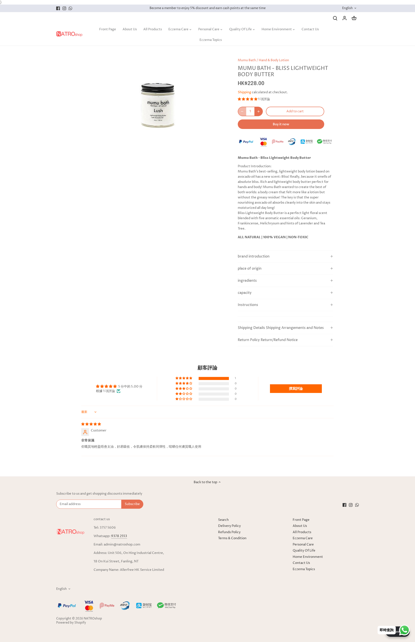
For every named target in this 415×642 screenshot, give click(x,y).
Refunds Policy (229, 532)
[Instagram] (64, 8)
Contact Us (301, 563)
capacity (245, 293)
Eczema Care (303, 538)
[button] (248, 99)
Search (223, 520)
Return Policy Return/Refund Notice (268, 340)
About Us (300, 526)
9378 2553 (119, 536)
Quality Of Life (304, 550)
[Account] (344, 18)
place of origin (250, 268)
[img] (91, 424)
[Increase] (258, 111)
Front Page (301, 520)
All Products (302, 532)
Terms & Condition (232, 538)
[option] (154, 102)
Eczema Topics (304, 569)
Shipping (244, 92)
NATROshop (93, 619)
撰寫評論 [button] (296, 388)
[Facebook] (58, 8)
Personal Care (303, 544)
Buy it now (281, 124)
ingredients (247, 280)
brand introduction (254, 256)
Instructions (248, 305)
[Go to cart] (354, 18)
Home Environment (308, 557)
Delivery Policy (229, 526)
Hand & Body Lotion (274, 60)
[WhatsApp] (70, 8)
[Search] (335, 18)
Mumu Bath (247, 60)
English (347, 8)
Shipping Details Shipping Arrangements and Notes (281, 328)
